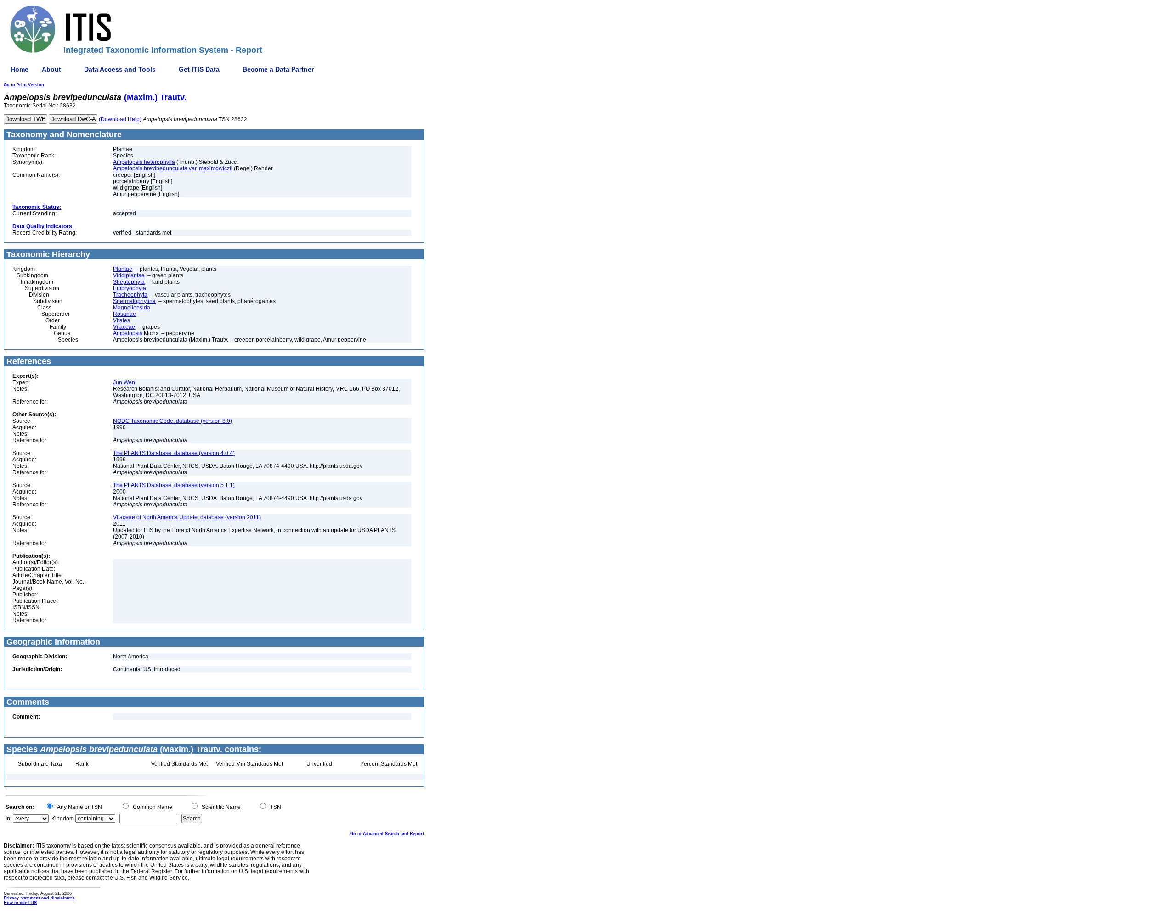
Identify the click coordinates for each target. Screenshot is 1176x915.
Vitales (121, 320)
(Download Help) (120, 119)
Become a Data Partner (278, 69)
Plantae (122, 269)
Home (19, 69)
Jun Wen (124, 382)
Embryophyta (129, 288)
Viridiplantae (129, 275)
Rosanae (124, 314)
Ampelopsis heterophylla (144, 162)
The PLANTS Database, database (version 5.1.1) (174, 485)
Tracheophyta (130, 295)
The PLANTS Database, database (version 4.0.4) (174, 453)
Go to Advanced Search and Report (387, 833)
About (51, 69)
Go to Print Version (24, 85)
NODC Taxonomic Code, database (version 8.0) (172, 421)
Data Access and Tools (120, 69)
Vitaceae (124, 327)
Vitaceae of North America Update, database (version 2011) (187, 517)
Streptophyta (129, 282)
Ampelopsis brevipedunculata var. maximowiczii (172, 168)
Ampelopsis (127, 333)
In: (8, 818)
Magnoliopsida (131, 307)
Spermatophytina (134, 301)
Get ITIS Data (199, 69)
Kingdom (62, 818)
